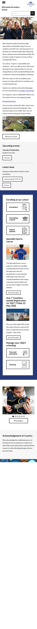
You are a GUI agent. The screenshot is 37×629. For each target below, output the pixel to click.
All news (6, 185)
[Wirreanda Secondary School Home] (31, 4)
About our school (11, 137)
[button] (5, 401)
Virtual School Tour (9, 101)
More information (13, 292)
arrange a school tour (26, 91)
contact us (23, 97)
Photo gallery (18, 421)
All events (7, 158)
